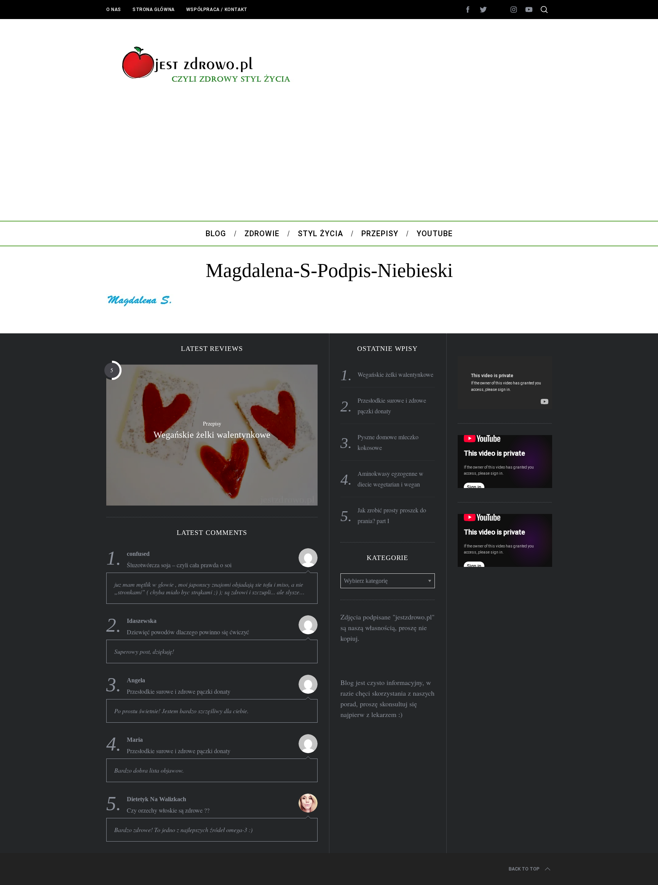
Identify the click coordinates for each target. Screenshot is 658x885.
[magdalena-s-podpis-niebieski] (140, 305)
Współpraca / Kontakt (217, 9)
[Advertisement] (329, 163)
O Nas (113, 9)
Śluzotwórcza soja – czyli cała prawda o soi (179, 565)
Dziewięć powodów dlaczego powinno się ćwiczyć (188, 632)
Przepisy (212, 423)
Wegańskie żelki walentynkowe (211, 435)
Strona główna (154, 9)
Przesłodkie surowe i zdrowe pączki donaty (178, 691)
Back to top (524, 869)
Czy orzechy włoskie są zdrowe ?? (168, 810)
